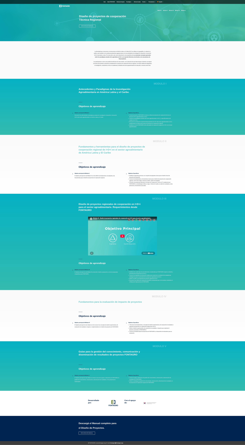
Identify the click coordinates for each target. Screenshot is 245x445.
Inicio (105, 1)
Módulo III (171, 10)
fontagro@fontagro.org (116, 443)
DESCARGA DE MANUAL (87, 25)
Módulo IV (177, 10)
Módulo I (160, 10)
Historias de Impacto (120, 1)
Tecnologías (128, 1)
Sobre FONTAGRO (111, 1)
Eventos (144, 1)
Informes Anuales (137, 1)
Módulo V (183, 10)
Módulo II (165, 10)
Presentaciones (152, 1)
